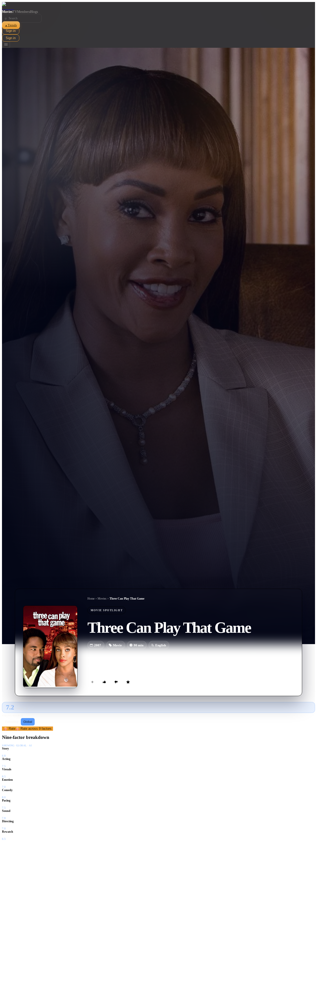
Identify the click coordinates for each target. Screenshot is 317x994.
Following (11, 721)
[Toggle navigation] (6, 45)
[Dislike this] (116, 682)
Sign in (11, 31)
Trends (11, 25)
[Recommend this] (104, 682)
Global (27, 721)
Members (23, 12)
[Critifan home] (158, 6)
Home (91, 598)
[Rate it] (128, 682)
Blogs (34, 12)
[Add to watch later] (92, 682)
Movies (7, 12)
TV (14, 12)
